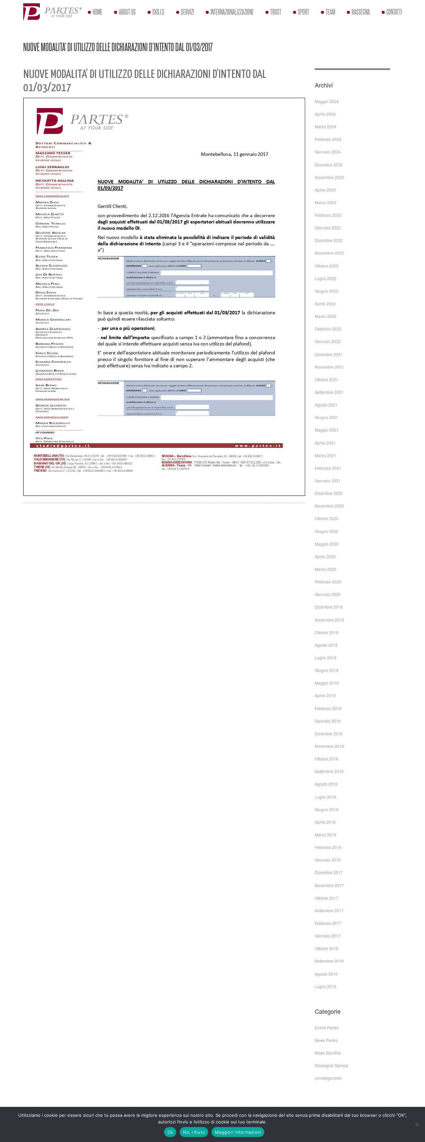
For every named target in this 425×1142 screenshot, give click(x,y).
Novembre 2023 (329, 177)
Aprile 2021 (325, 443)
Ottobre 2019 (326, 632)
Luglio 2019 (325, 657)
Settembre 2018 (329, 771)
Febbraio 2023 (328, 215)
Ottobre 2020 (326, 518)
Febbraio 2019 (328, 708)
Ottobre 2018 (326, 758)
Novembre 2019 (329, 620)
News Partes (326, 1040)
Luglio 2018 (325, 797)
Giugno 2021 (326, 417)
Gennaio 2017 (328, 935)
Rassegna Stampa (331, 1065)
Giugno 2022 (326, 291)
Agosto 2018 (326, 784)
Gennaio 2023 (328, 227)
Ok (170, 1132)
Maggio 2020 (327, 544)
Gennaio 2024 (328, 151)
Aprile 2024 (325, 114)
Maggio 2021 (327, 430)
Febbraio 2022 (328, 328)
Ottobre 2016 (326, 948)
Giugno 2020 (326, 531)
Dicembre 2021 (329, 354)
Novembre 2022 (329, 253)
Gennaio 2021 (328, 480)
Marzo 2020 (325, 569)
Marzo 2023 (325, 202)
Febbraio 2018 (328, 847)
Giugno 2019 (326, 670)
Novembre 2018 (329, 746)
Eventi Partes (327, 1027)
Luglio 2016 (325, 986)
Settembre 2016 (329, 961)
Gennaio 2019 (328, 721)
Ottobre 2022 (326, 266)
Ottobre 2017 (326, 898)
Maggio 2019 (327, 683)
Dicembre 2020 (329, 493)
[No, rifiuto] (416, 1124)
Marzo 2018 (325, 834)
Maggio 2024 (327, 101)
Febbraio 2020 (328, 581)
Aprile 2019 (325, 695)
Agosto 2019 (326, 645)
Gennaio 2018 (328, 860)
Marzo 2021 (325, 455)
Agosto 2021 (326, 404)
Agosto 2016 (326, 974)
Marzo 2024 (325, 126)
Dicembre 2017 (329, 872)
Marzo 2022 (325, 316)
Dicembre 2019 (329, 607)
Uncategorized (328, 1078)
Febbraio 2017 (328, 923)
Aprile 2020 (325, 556)
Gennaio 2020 (328, 594)
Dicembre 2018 (329, 733)
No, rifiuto (194, 1132)
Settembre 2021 (329, 392)
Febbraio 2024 (328, 139)
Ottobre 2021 (326, 379)
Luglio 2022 (325, 278)
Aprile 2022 (325, 303)
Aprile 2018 (325, 822)
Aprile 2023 (325, 190)
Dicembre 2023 (329, 164)
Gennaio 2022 (328, 341)
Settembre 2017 (329, 910)
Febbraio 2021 (328, 468)
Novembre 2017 (329, 885)
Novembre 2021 (329, 367)
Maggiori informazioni (238, 1132)
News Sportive (328, 1052)
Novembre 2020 (329, 506)
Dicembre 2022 (329, 240)
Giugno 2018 (326, 809)
